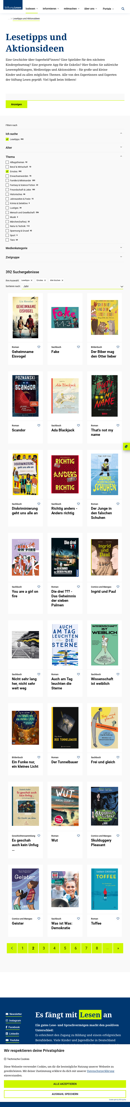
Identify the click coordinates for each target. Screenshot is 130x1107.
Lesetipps (15, 139)
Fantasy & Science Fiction (22, 185)
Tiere (12, 240)
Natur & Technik (18, 226)
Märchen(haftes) (18, 221)
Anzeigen (16, 104)
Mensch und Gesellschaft (22, 212)
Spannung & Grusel (19, 230)
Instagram (15, 1020)
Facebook (14, 1027)
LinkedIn (14, 1033)
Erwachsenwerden (19, 176)
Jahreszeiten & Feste (20, 199)
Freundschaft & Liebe (20, 189)
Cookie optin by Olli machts (117, 1100)
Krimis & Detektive (19, 203)
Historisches (16, 194)
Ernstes (13, 171)
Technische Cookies (18, 1059)
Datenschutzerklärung (100, 1071)
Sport (12, 235)
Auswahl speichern (65, 1094)
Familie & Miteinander (20, 180)
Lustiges (14, 208)
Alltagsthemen (17, 162)
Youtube (14, 1040)
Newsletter (15, 1014)
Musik (13, 217)
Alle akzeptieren (65, 1083)
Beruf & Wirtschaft (19, 167)
